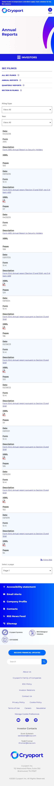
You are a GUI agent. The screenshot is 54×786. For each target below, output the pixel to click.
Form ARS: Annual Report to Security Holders (23, 150)
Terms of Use (14, 708)
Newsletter (41, 708)
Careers (28, 708)
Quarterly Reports (11, 85)
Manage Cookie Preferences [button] (27, 714)
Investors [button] (29, 57)
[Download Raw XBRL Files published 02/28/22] (4, 414)
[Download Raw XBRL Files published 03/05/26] (4, 201)
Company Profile (17, 601)
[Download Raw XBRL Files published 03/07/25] (4, 284)
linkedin (36, 720)
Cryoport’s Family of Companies (27, 678)
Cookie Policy (36, 702)
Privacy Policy (18, 702)
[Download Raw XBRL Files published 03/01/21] (4, 458)
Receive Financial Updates (27, 653)
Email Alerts (14, 594)
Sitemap (12, 623)
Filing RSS (46, 560)
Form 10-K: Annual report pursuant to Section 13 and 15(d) (26, 317)
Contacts (12, 609)
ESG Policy (27, 684)
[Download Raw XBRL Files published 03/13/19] (4, 544)
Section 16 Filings (10, 90)
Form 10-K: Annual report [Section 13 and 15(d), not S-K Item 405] (26, 191)
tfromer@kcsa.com (27, 743)
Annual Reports (10, 80)
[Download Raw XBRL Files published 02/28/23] (4, 371)
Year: (4, 116)
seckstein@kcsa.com (27, 736)
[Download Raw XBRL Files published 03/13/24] (4, 328)
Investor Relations (27, 690)
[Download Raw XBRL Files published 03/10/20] (4, 501)
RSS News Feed (16, 616)
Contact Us (27, 696)
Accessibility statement (21, 587)
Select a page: (8, 564)
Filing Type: (7, 103)
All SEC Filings (9, 75)
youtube (18, 720)
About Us (27, 672)
